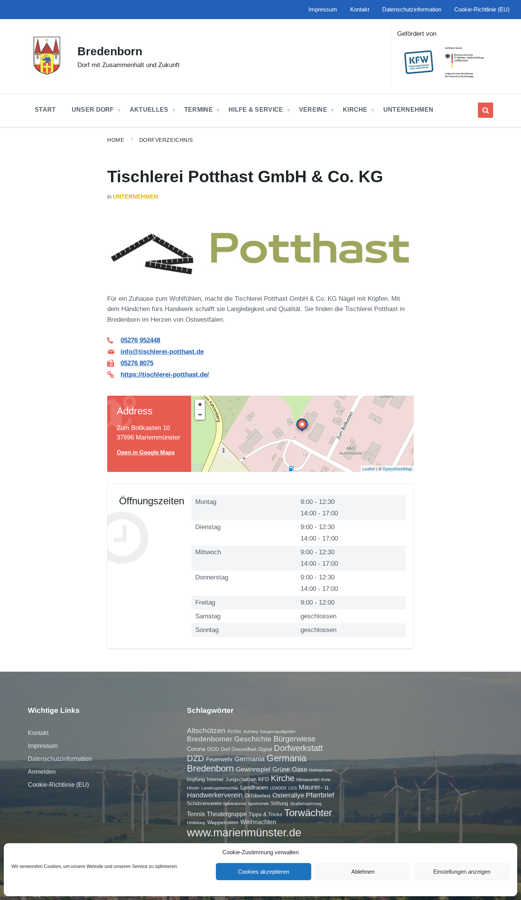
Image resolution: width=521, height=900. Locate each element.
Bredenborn (109, 51)
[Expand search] (485, 110)
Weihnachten (258, 821)
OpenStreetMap (397, 468)
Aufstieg (250, 731)
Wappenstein (222, 822)
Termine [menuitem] (198, 109)
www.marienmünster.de (244, 832)
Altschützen (206, 731)
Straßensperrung (306, 803)
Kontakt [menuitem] (359, 9)
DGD (213, 749)
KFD (263, 779)
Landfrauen (254, 787)
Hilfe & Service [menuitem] (255, 109)
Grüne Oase (289, 769)
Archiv (234, 731)
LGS (292, 788)
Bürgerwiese (294, 739)
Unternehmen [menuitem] (408, 109)
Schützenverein (204, 803)
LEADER (278, 788)
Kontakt (38, 733)
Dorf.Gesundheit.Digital (246, 749)
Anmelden (42, 771)
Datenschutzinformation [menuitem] (411, 9)
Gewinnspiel (253, 769)
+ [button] (200, 404)
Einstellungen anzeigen (461, 871)
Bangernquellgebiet (277, 731)
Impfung (196, 779)
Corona (196, 749)
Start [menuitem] (45, 109)
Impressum (43, 746)
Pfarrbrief (320, 795)
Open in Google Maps (146, 452)
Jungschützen (240, 779)
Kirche (282, 778)
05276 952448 (140, 340)
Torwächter (308, 812)
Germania (250, 759)
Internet (215, 779)
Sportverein (258, 803)
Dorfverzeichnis (166, 140)
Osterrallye (288, 795)
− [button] (200, 415)
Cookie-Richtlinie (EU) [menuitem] (482, 9)
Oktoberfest (257, 796)
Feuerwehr (219, 759)
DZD (195, 758)
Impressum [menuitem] (323, 9)
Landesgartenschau (219, 788)
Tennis (196, 813)
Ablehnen (363, 871)
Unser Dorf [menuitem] (93, 109)
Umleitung (196, 822)
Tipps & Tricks (265, 814)
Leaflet (368, 468)
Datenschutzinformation (60, 759)
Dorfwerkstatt (298, 748)
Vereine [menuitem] (313, 109)
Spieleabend (234, 803)
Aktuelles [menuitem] (149, 109)
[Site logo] (47, 72)
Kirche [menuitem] (355, 109)
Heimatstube (320, 770)
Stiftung (279, 803)
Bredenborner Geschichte (229, 739)
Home (115, 140)
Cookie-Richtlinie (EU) (58, 784)
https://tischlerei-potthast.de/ (165, 374)
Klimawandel (307, 779)
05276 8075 (137, 363)
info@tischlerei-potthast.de (162, 351)
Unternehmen (135, 197)
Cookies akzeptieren (263, 871)
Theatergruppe (227, 813)
